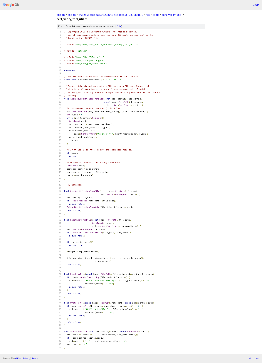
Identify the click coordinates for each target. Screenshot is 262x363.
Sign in (256, 4)
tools (156, 15)
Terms (35, 358)
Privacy (26, 358)
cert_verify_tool (172, 15)
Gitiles (18, 358)
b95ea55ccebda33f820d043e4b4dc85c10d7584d (109, 15)
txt (249, 358)
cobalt (61, 15)
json (256, 358)
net (148, 15)
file (118, 26)
